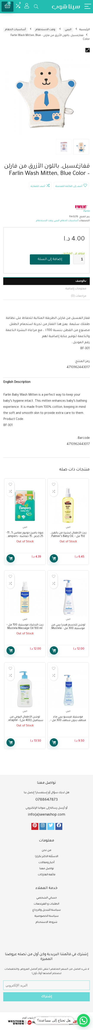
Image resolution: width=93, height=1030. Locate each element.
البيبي (68, 29)
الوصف (79, 281)
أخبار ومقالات (46, 862)
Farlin (86, 211)
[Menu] (88, 6)
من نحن (46, 850)
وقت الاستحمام (45, 29)
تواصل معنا (46, 868)
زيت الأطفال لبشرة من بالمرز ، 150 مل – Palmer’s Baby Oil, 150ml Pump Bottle (68, 536)
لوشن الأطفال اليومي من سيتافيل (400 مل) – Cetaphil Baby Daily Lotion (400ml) (25, 721)
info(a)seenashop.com (46, 815)
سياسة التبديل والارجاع (46, 910)
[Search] (36, 6)
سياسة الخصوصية (47, 916)
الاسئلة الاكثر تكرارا (46, 856)
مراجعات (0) (78, 296)
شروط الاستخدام (46, 922)
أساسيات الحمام (15, 29)
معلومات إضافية (76, 288)
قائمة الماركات (46, 874)
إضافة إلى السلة (50, 259)
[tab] (46, 281)
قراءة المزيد (54, 558)
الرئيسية (84, 29)
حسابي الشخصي (46, 898)
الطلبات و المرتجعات (46, 904)
